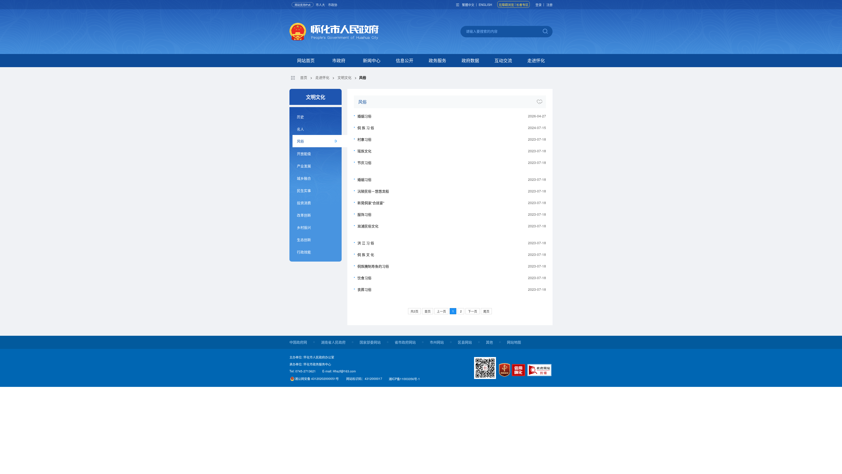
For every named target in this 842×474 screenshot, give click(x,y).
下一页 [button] (472, 311)
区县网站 (465, 342)
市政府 (338, 60)
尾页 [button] (486, 311)
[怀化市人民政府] (333, 32)
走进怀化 (536, 60)
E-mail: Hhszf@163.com (339, 371)
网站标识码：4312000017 (364, 378)
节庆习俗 (364, 162)
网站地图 (514, 342)
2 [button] (461, 311)
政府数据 (470, 60)
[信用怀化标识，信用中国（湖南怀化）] (519, 370)
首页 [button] (428, 311)
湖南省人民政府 (333, 342)
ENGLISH (485, 4)
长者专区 (522, 4)
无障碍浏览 (506, 4)
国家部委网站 (370, 342)
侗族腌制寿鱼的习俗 (373, 266)
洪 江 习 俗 (365, 243)
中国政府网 (298, 342)
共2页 (414, 311)
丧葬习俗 (364, 289)
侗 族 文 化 (365, 254)
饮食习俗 (364, 277)
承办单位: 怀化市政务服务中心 (310, 364)
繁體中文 (468, 4)
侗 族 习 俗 (365, 127)
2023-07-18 (537, 139)
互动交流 (503, 60)
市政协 (332, 4)
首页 (303, 77)
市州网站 (437, 342)
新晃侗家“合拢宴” (370, 202)
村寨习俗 (364, 139)
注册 (549, 4)
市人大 (320, 4)
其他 (489, 342)
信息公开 (404, 60)
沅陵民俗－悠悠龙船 (373, 191)
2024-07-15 (537, 127)
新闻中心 (371, 60)
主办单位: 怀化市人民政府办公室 (311, 357)
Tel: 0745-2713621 (302, 371)
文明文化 (344, 77)
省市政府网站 (405, 342)
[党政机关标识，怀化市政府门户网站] (504, 370)
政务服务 (437, 60)
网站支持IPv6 (302, 5)
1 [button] (453, 311)
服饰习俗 (364, 214)
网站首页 (306, 60)
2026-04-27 (537, 115)
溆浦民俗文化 (367, 226)
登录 (538, 4)
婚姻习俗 (364, 116)
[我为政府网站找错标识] (539, 370)
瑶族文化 (364, 151)
